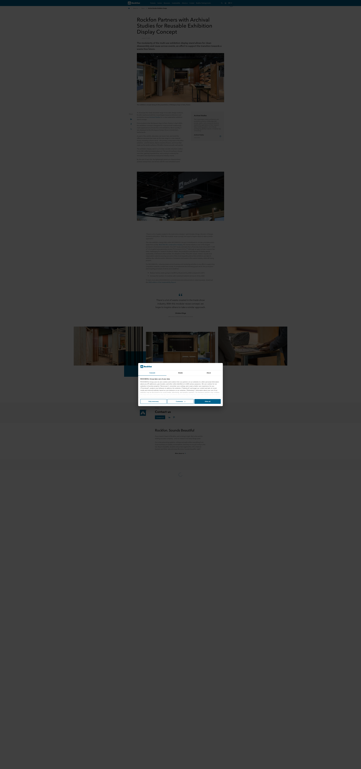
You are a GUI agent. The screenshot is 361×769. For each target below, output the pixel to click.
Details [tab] (180, 373)
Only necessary (153, 401)
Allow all (207, 401)
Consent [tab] (152, 373)
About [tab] (209, 373)
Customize (179, 401)
